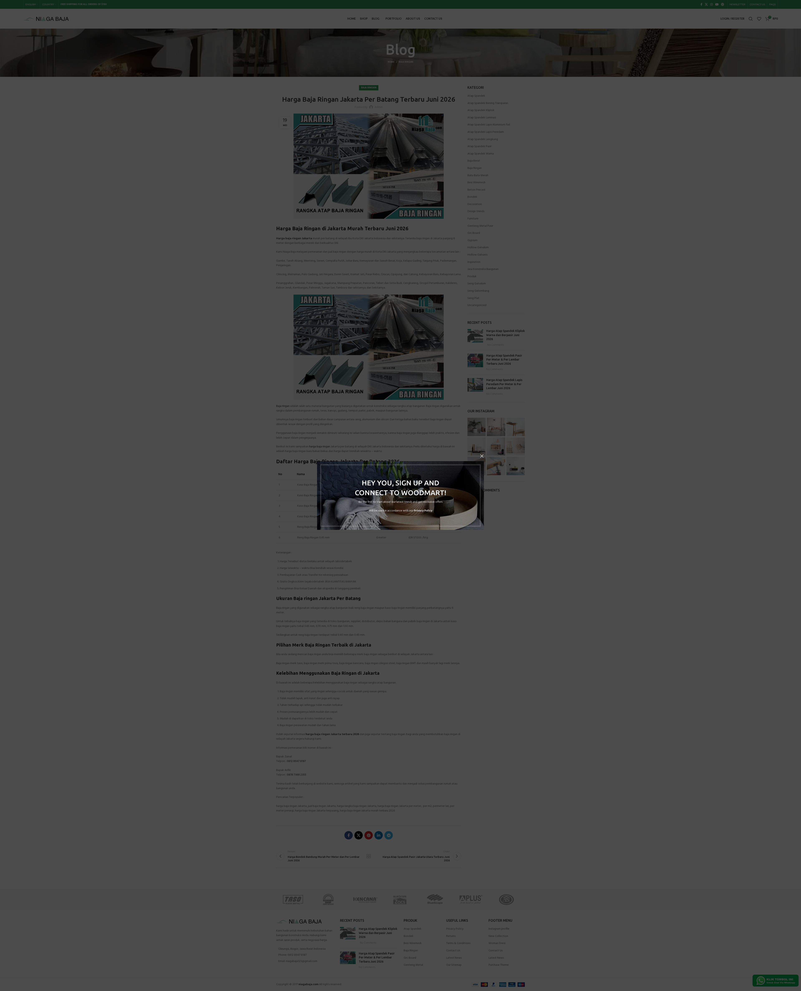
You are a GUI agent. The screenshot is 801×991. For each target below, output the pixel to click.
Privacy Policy (423, 510)
